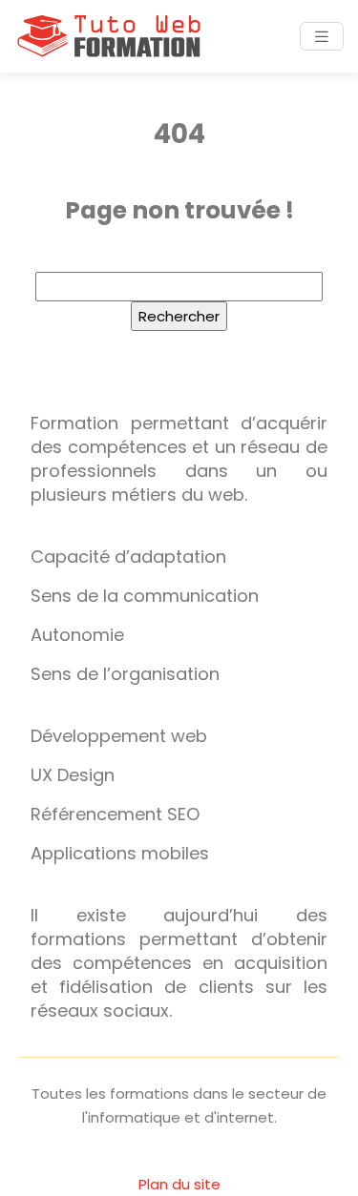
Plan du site (179, 1184)
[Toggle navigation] (322, 37)
